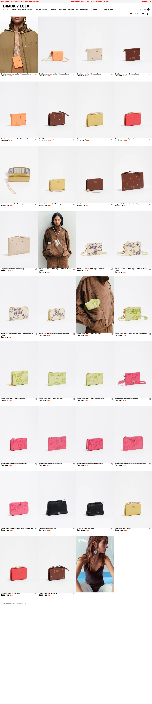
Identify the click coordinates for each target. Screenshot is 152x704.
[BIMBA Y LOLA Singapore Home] (16, 7)
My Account (145, 9)
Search (141, 9)
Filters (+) (145, 14)
